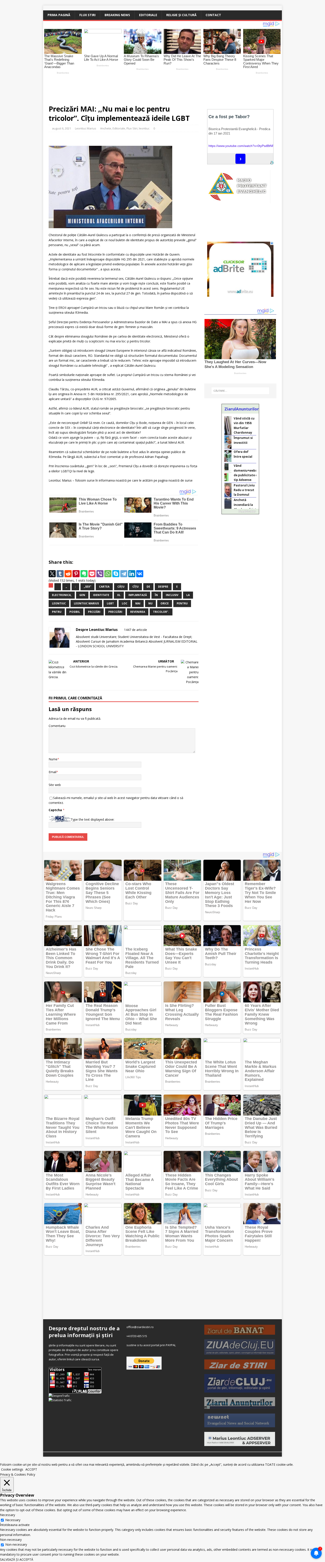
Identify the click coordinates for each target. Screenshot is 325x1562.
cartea (104, 586)
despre (163, 586)
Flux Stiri (87, 15)
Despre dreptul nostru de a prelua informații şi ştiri (84, 1332)
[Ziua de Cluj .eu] (239, 1353)
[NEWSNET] (239, 1425)
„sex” (87, 586)
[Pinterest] (76, 573)
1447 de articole (135, 630)
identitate (101, 595)
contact (213, 15)
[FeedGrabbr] (240, 511)
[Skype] (115, 573)
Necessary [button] (7, 1515)
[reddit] (68, 573)
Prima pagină (59, 15)
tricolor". (161, 612)
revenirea (137, 612)
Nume (53, 759)
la (188, 595)
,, (66, 586)
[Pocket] (92, 573)
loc (124, 603)
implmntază (137, 595)
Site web (55, 785)
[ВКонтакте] (139, 573)
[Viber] (99, 573)
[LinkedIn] (131, 573)
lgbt (110, 603)
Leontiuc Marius (85, 128)
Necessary (12, 1520)
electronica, (61, 595)
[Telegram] (123, 573)
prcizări (94, 612)
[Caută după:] (240, 391)
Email (52, 772)
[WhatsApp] (107, 573)
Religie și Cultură (181, 15)
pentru (182, 603)
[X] (52, 573)
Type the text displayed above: (92, 819)
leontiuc (144, 128)
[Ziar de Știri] (239, 1367)
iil (118, 595)
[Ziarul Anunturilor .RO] (239, 1406)
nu (150, 603)
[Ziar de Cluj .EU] (239, 1390)
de (148, 586)
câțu (120, 586)
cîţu (135, 586)
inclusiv (172, 595)
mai (137, 603)
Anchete (105, 128)
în (156, 595)
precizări (115, 612)
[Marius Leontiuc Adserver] (239, 1444)
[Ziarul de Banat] (239, 1332)
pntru (56, 612)
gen (82, 595)
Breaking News (117, 15)
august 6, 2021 (61, 128)
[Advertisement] (147, 87)
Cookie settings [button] (12, 1469)
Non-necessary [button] (11, 1539)
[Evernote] (84, 573)
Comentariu (57, 726)
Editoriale (148, 15)
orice (165, 603)
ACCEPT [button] (31, 1469)
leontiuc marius (86, 603)
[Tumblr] (60, 573)
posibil (74, 612)
